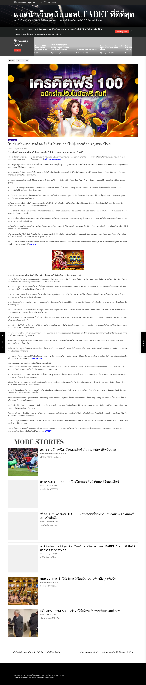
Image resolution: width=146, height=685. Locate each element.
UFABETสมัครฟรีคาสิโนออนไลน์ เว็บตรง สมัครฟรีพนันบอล (78, 450)
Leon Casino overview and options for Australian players (71, 48)
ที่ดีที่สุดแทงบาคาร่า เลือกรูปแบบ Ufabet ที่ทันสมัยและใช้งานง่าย (46, 29)
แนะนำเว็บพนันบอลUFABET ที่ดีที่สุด (74, 14)
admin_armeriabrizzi (46, 453)
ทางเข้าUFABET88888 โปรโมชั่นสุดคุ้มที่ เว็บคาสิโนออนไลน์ (79, 482)
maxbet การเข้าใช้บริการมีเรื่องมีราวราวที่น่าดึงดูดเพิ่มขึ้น (78, 579)
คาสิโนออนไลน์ (12, 140)
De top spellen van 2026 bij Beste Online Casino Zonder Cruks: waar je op (119, 48)
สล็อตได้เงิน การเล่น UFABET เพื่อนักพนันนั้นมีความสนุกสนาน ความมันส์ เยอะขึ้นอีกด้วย (87, 516)
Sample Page (19, 29)
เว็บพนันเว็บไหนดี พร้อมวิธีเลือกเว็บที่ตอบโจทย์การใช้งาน (85, 29)
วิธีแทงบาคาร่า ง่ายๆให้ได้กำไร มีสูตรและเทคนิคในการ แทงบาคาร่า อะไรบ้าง (38, 34)
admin (10, 149)
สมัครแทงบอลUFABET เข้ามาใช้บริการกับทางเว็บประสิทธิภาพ (80, 611)
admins (42, 486)
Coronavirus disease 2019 (46, 49)
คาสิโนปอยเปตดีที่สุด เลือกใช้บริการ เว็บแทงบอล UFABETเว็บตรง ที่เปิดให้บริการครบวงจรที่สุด (87, 548)
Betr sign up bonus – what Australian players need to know (95, 48)
